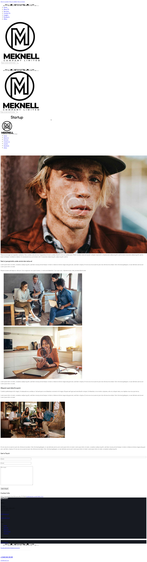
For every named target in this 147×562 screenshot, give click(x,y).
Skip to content (5, 1)
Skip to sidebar (13, 1)
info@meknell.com (31, 496)
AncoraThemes (4, 542)
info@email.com (5, 514)
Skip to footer (21, 1)
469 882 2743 (39, 496)
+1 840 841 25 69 (5, 518)
